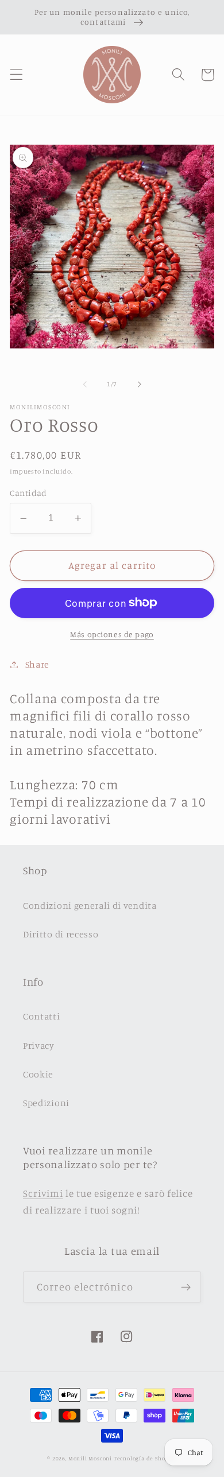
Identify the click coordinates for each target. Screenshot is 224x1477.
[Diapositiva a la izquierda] (85, 384)
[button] (16, 75)
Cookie (38, 1074)
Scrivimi (43, 1193)
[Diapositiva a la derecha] (139, 384)
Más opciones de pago (112, 634)
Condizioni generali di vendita (90, 905)
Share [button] (37, 664)
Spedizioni (46, 1102)
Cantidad (28, 492)
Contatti (41, 1016)
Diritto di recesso (60, 934)
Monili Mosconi (90, 1458)
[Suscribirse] (185, 1286)
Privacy (39, 1045)
